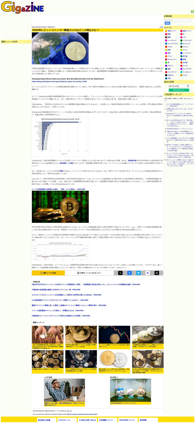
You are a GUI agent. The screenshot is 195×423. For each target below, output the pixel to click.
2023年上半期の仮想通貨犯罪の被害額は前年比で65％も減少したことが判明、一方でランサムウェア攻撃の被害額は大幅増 (147, 370)
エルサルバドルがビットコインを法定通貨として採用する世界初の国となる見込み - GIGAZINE (66, 295)
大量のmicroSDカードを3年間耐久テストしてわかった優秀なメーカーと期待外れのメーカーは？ (180, 133)
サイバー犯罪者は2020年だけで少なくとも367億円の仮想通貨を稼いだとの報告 (81, 370)
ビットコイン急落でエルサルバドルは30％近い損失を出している (114, 345)
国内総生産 (132, 160)
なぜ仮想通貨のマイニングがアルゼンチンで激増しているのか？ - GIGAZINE (60, 300)
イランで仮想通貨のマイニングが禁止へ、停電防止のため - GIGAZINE (57, 310)
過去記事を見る (179, 90)
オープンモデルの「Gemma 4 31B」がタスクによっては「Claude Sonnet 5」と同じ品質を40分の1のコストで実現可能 (180, 155)
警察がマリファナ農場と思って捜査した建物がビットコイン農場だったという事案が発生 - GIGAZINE (69, 305)
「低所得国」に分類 (65, 163)
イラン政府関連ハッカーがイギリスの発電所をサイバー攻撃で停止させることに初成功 (180, 140)
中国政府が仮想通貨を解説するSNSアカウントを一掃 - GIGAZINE (56, 290)
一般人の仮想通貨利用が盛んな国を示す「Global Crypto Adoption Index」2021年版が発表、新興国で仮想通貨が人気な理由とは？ (47, 346)
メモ (161, 27)
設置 (61, 171)
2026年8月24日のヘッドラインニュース (180, 129)
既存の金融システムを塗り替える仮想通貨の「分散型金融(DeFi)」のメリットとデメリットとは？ (114, 370)
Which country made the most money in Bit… (82, 414)
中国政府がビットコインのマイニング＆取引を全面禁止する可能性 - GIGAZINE (61, 316)
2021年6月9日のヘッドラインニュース (123, 403)
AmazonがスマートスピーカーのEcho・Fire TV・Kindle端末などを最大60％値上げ (180, 115)
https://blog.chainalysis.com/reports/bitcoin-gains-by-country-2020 (59, 81)
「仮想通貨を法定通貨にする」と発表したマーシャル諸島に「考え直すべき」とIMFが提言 (147, 345)
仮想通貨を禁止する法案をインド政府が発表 (45, 369)
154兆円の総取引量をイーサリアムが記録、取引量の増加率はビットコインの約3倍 (81, 345)
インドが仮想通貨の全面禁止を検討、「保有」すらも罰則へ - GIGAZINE (58, 189)
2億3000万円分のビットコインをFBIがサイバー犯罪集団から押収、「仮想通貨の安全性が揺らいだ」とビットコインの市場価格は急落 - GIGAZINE (86, 284)
